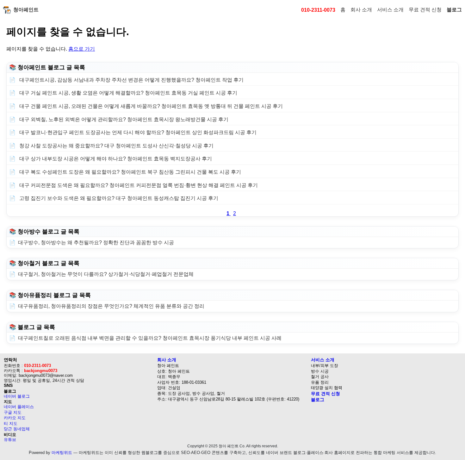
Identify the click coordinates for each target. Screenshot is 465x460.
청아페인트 (26, 9)
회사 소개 (361, 9)
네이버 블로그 (17, 396)
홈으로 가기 (81, 49)
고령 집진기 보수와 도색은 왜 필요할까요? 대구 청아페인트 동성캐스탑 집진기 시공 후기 (118, 198)
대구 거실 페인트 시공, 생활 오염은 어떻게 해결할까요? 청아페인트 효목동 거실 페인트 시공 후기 (127, 93)
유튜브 (10, 439)
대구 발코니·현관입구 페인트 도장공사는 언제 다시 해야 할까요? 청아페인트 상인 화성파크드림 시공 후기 (137, 132)
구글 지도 (13, 412)
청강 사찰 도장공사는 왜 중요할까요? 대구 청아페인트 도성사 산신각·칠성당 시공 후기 (116, 145)
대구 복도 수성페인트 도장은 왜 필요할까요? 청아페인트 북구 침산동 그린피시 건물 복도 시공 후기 (129, 172)
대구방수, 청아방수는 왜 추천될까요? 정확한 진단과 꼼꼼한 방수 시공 (96, 242)
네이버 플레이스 (19, 406)
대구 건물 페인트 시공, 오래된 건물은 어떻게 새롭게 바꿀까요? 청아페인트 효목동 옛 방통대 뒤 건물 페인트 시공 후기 (150, 106)
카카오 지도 (15, 417)
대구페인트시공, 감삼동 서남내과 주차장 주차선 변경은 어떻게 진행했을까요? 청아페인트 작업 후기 (131, 80)
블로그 (454, 9)
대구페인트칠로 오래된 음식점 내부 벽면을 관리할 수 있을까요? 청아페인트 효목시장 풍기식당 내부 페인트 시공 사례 (150, 338)
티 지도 (10, 423)
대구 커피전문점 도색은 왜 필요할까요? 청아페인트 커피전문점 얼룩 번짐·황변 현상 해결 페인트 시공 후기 (138, 185)
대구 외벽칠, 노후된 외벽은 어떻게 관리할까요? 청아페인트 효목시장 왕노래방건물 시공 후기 (123, 119)
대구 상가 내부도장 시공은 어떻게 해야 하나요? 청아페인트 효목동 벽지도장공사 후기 (115, 158)
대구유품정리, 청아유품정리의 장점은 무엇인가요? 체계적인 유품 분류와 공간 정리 (111, 306)
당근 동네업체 (17, 428)
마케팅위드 (62, 452)
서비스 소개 (390, 9)
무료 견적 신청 (425, 9)
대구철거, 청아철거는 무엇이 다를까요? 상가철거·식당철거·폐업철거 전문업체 (106, 274)
